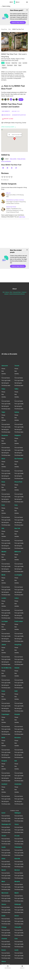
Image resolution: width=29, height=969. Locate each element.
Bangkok (4, 761)
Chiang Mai (18, 927)
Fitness (3, 368)
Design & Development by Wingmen (17, 293)
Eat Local (8, 63)
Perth (3, 505)
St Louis (17, 836)
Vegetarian (4, 67)
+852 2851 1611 (16, 111)
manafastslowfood (20, 115)
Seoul (3, 458)
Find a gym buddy (6, 380)
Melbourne (18, 551)
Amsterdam (18, 784)
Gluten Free (14, 63)
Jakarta (4, 644)
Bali (16, 761)
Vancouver (5, 365)
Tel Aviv (4, 836)
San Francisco (19, 458)
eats (10, 29)
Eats (3, 63)
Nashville (17, 858)
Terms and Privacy (17, 292)
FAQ (3, 292)
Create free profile (18, 22)
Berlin (3, 737)
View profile (13, 159)
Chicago (4, 927)
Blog (11, 292)
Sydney (17, 412)
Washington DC (6, 824)
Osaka (3, 858)
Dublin (3, 916)
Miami (3, 881)
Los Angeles (18, 575)
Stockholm (5, 435)
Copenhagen (5, 714)
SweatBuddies (8, 967)
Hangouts (22, 967)
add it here (22, 217)
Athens (4, 961)
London (4, 598)
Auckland (4, 784)
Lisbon (17, 598)
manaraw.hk (6, 115)
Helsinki (17, 668)
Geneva (4, 904)
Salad (15, 65)
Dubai (3, 691)
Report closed (7, 118)
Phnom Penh (18, 482)
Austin (16, 950)
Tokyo (3, 389)
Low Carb (25, 63)
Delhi (16, 691)
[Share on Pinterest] (12, 168)
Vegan (19, 65)
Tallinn (16, 389)
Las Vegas (5, 621)
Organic (3, 65)
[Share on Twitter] (16, 168)
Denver (17, 916)
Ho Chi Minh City (6, 668)
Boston (4, 950)
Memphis (17, 881)
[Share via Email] (3, 168)
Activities (4, 373)
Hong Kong (18, 644)
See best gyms (5, 383)
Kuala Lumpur (19, 621)
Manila (3, 575)
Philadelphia (18, 847)
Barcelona (18, 737)
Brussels (17, 714)
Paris (16, 505)
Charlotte (4, 938)
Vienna (17, 824)
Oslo (3, 528)
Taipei (3, 412)
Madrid (17, 893)
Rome (3, 482)
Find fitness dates (6, 385)
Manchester (5, 893)
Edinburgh (18, 904)
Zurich (3, 813)
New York (17, 528)
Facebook (24, 292)
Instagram (6, 293)
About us (7, 292)
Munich (4, 870)
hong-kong (4, 29)
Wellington (18, 813)
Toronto (17, 365)
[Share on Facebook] (8, 168)
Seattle (4, 847)
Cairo (16, 938)
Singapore (18, 435)
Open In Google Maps (8, 127)
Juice (20, 63)
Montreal (17, 870)
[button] (14, 41)
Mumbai (4, 551)
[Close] (9, 134)
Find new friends (6, 378)
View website (6, 111)
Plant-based (9, 65)
